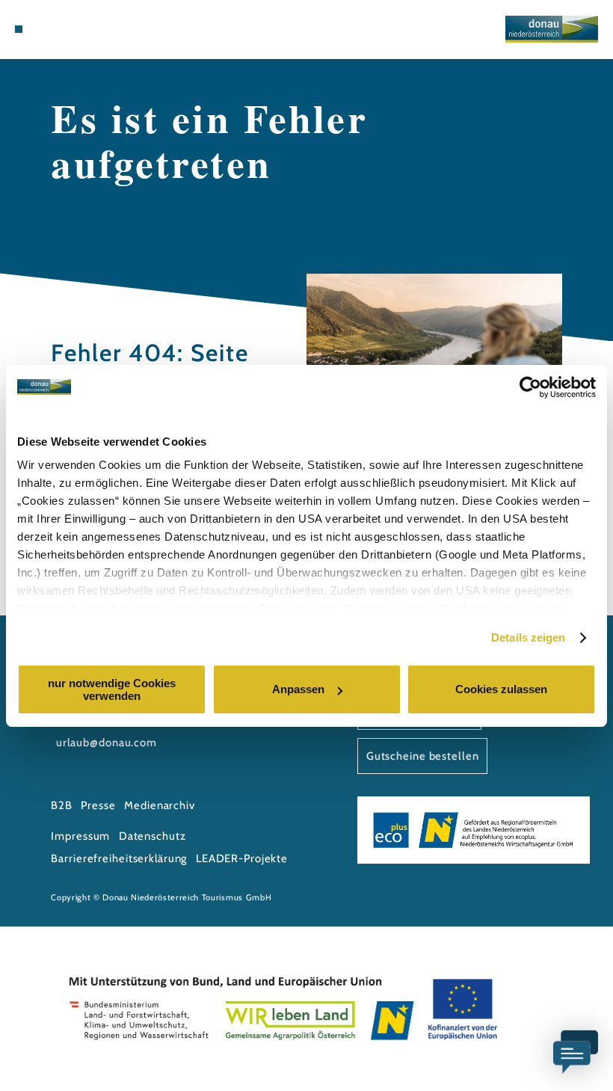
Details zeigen (528, 637)
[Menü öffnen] (18, 29)
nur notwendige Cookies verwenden (112, 689)
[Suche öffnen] (90, 29)
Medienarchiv (159, 805)
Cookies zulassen (501, 689)
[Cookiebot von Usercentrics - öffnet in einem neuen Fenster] (530, 387)
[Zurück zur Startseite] (551, 29)
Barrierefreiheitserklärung (119, 858)
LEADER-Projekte (242, 858)
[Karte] (61, 29)
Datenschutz (152, 836)
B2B (62, 805)
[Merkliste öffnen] (75, 29)
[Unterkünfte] (46, 29)
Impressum (80, 836)
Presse (98, 805)
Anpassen (298, 689)
